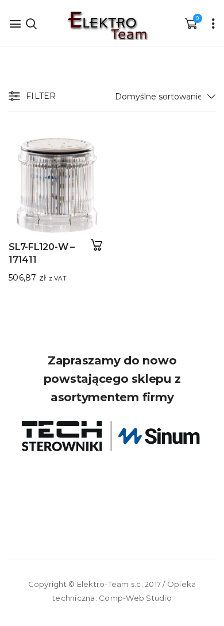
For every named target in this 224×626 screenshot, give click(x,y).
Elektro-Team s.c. (110, 584)
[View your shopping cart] (190, 22)
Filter (41, 96)
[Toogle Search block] (31, 22)
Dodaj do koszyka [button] (96, 245)
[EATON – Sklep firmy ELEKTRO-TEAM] (106, 25)
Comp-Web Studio (135, 597)
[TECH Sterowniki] (112, 436)
